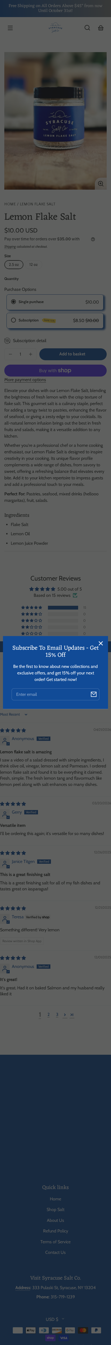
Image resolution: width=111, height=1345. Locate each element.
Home (10, 204)
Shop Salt (55, 1209)
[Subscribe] (93, 694)
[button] (87, 28)
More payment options (25, 379)
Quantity (11, 278)
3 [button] (57, 1014)
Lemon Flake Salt (38, 204)
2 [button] (48, 1014)
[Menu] (10, 28)
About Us (55, 1220)
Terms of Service (55, 1241)
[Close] (101, 643)
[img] (13, 730)
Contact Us (55, 1252)
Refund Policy (55, 1231)
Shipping (10, 246)
